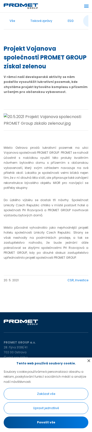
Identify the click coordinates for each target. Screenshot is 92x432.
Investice (81, 280)
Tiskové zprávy (41, 21)
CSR (70, 280)
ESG (71, 21)
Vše (12, 21)
